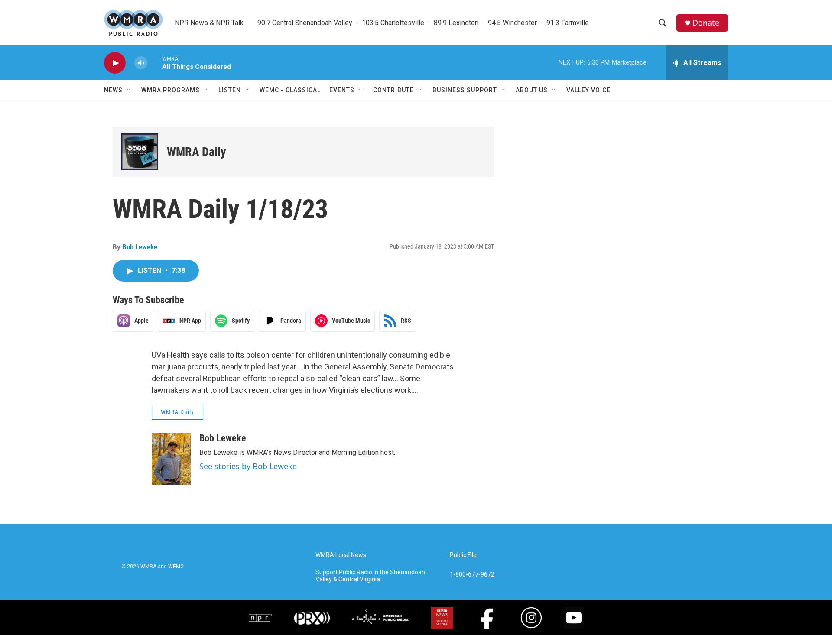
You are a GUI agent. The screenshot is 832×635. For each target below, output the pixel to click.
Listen (229, 90)
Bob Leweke (139, 247)
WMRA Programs (170, 90)
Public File (463, 555)
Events (341, 90)
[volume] (140, 63)
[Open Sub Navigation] (129, 90)
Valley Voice (588, 90)
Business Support (464, 90)
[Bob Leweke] (171, 459)
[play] (115, 63)
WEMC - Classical (290, 90)
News (113, 90)
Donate (705, 22)
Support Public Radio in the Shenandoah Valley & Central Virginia (370, 576)
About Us (532, 90)
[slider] (154, 62)
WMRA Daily (196, 152)
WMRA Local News (340, 555)
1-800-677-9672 (472, 574)
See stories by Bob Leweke (248, 466)
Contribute (393, 90)
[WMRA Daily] (139, 151)
